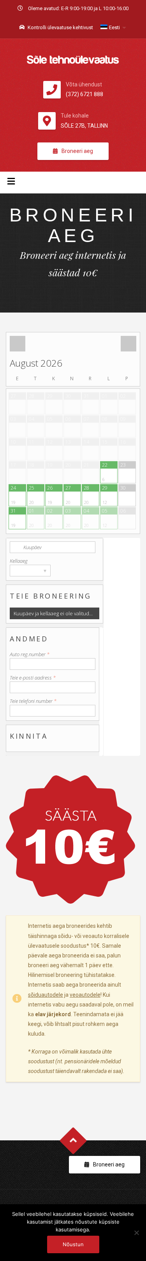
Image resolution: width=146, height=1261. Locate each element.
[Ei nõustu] (136, 1232)
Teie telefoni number (33, 700)
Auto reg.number (29, 654)
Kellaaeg (19, 560)
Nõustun (73, 1244)
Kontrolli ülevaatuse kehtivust (59, 27)
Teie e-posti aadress (33, 677)
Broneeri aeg (77, 151)
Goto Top (73, 1141)
